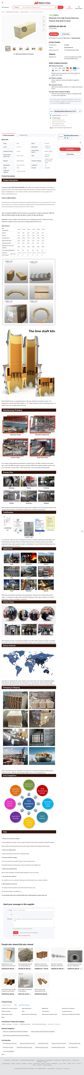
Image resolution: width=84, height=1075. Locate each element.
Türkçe (34, 1065)
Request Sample (76, 38)
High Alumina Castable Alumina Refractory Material (16, 1035)
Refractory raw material (68, 1008)
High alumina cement (7, 1014)
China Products (14, 1060)
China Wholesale (40, 1060)
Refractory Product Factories (27, 1043)
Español (18, 1063)
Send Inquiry (54, 34)
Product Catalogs (24, 1005)
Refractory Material (24, 12)
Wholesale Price (49, 1060)
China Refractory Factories (10, 1043)
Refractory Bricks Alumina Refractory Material (42, 1031)
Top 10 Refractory (73, 1047)
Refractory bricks (6, 1011)
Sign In (51, 127)
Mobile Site (39, 1061)
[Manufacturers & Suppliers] (42, 2)
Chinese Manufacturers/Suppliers (27, 1060)
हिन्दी (73, 1063)
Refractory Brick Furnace (41, 1047)
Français (30, 1063)
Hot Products (7, 1060)
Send (15, 932)
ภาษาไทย (78, 1063)
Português (24, 1063)
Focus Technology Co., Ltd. (31, 1068)
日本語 (69, 1063)
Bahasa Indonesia (47, 1065)
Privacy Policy (66, 1068)
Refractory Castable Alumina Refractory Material (15, 1031)
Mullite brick (45, 1008)
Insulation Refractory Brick (58, 1047)
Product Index (75, 1060)
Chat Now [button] (66, 34)
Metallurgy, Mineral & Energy (12, 12)
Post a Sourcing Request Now (21, 935)
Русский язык (37, 1063)
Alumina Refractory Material (37, 12)
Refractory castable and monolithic (71, 1014)
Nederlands (54, 1063)
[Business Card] (80, 142)
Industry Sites (58, 1060)
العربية (60, 1063)
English (13, 1063)
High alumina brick (26, 1008)
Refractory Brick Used (74, 1043)
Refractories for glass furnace (49, 1014)
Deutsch (48, 1063)
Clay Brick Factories (43, 1043)
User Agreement (51, 1068)
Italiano (43, 1063)
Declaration (59, 1068)
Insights (45, 1061)
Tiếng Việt (39, 1065)
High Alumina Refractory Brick (24, 1047)
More (3, 1054)
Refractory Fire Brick (8, 1047)
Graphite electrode (67, 1011)
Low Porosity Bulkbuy (8, 1051)
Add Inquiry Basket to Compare (24, 54)
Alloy (23, 1011)
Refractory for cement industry (9, 1008)
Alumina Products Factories (59, 1043)
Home (3, 12)
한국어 (64, 1063)
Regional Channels (66, 1060)
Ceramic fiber (45, 1011)
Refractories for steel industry (29, 1014)
